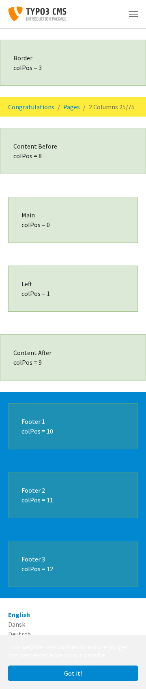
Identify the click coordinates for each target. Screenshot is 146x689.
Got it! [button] (73, 673)
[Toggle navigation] (133, 14)
